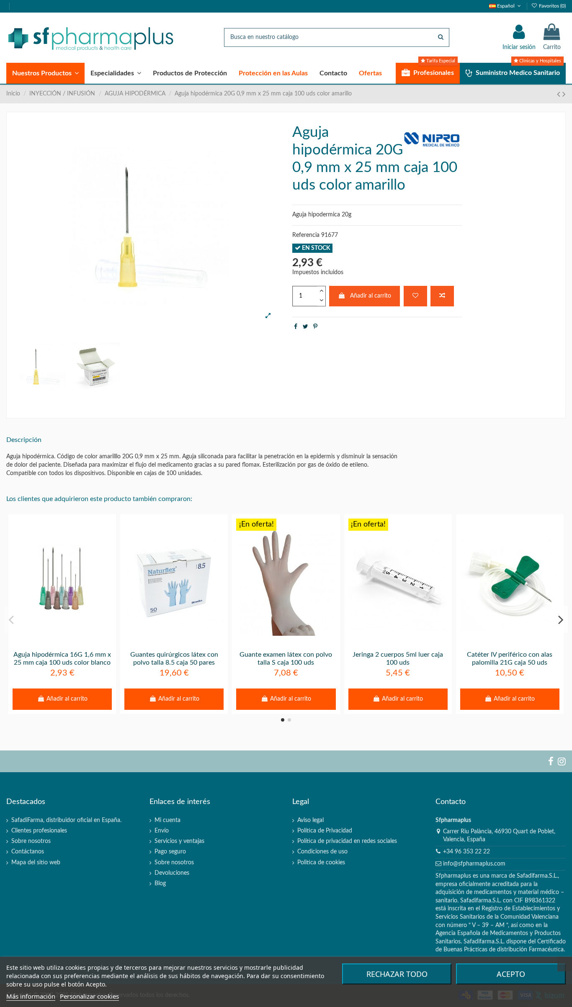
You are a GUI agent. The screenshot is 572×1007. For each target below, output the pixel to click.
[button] (45, 73)
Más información (30, 996)
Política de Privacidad (324, 831)
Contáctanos (27, 852)
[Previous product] (559, 94)
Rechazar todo (397, 974)
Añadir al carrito (370, 296)
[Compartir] (295, 327)
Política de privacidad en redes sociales (347, 841)
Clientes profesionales (39, 831)
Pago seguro (170, 852)
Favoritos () (552, 5)
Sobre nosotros (31, 841)
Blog (160, 883)
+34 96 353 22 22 (466, 852)
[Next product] (564, 94)
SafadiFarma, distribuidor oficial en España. (66, 820)
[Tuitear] (305, 327)
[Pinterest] (315, 327)
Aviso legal (310, 820)
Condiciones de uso (322, 852)
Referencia (305, 235)
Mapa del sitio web (35, 863)
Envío (162, 831)
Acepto (511, 974)
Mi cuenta (167, 820)
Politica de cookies (321, 863)
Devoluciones (172, 873)
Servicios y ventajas (179, 841)
